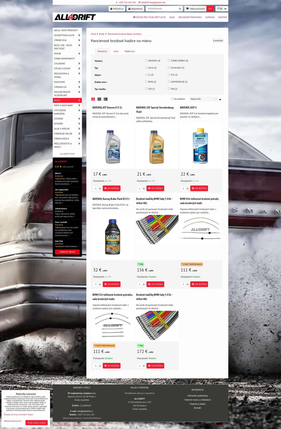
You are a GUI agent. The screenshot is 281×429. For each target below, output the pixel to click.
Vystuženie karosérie (60, 112)
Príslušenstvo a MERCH (63, 145)
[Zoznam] (99, 100)
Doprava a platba (197, 403)
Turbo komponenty (64, 58)
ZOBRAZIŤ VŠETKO (67, 252)
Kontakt (222, 17)
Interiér (58, 123)
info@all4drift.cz (85, 411)
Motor (57, 53)
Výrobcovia (60, 40)
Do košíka (112, 188)
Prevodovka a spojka (61, 75)
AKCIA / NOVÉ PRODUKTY (66, 30)
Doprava (210, 17)
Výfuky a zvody (62, 68)
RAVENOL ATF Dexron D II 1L (107, 107)
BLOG (172, 17)
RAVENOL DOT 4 (188, 107)
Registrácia (136, 8)
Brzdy (57, 100)
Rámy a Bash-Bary (63, 105)
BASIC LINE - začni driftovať (63, 47)
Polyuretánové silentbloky (62, 93)
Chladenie (59, 63)
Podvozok (59, 81)
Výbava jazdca (61, 138)
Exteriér (58, 118)
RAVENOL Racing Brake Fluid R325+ (111, 199)
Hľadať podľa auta (64, 35)
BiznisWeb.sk (221, 425)
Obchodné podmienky (190, 17)
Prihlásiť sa (117, 8)
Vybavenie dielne (63, 133)
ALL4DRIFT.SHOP (67, 154)
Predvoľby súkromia (62, 425)
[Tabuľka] (105, 100)
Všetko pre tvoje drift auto (151, 17)
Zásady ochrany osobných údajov (88, 425)
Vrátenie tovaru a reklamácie (197, 399)
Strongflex (60, 86)
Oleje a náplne (62, 128)
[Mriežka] (93, 100)
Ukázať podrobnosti (13, 421)
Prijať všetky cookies (37, 422)
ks (100, 188)
